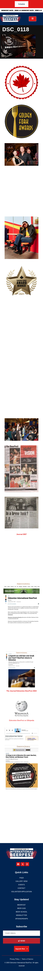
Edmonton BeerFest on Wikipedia (21, 720)
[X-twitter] (23, 864)
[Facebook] (18, 864)
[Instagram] (27, 864)
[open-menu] (32, 18)
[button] (21, 949)
